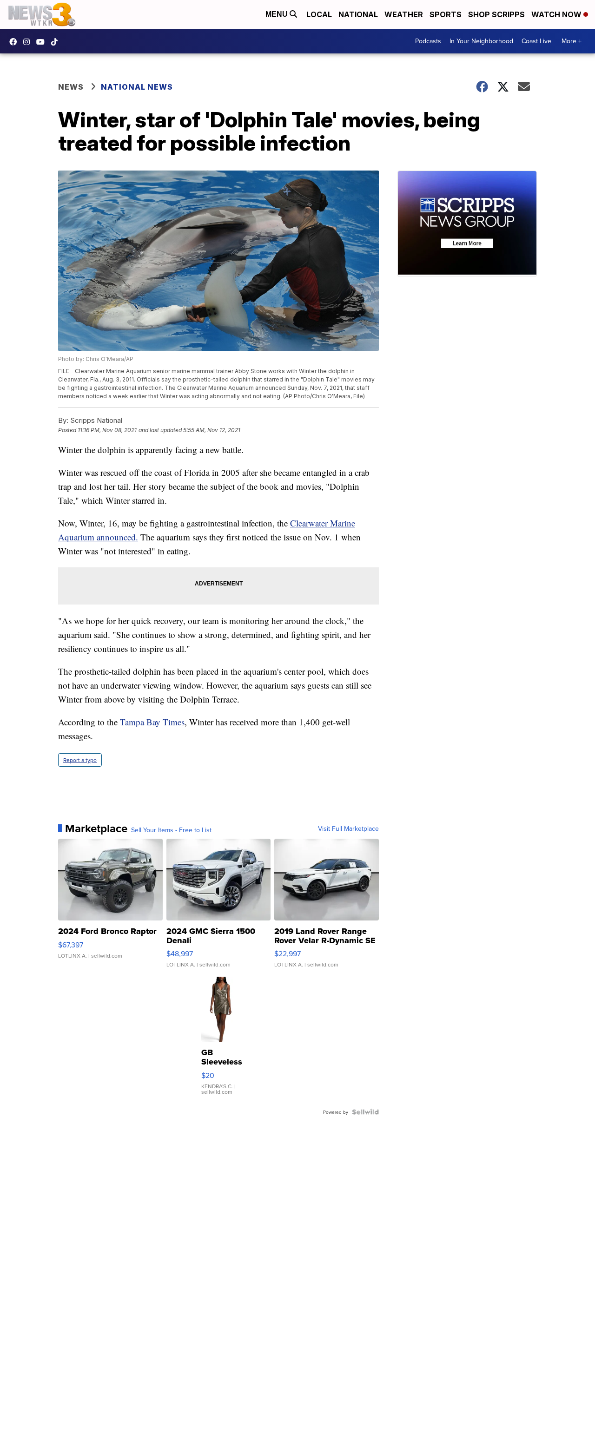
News (71, 87)
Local (319, 14)
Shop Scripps (496, 14)
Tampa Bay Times (151, 722)
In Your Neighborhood (481, 41)
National (358, 14)
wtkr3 (28, 42)
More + (572, 41)
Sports (446, 14)
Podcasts (428, 41)
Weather (403, 14)
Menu (277, 14)
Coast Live (536, 41)
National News (137, 87)
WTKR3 (15, 42)
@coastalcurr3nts (56, 42)
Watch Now (557, 14)
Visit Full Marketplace (348, 828)
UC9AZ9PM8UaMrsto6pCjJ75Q (42, 42)
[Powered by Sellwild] (365, 1112)
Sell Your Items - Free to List (171, 830)
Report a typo (80, 760)
